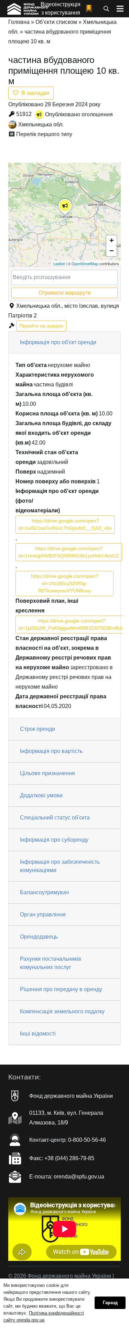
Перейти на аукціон (41, 326)
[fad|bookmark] (90, 9)
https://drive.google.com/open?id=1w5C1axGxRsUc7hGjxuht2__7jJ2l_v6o (65, 524)
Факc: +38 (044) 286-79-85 (61, 1158)
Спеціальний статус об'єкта (55, 818)
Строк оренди (37, 729)
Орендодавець (39, 937)
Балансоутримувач (44, 892)
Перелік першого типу (44, 134)
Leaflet (59, 263)
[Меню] (120, 8)
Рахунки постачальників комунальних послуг (50, 963)
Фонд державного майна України (71, 1096)
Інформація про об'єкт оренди (58, 342)
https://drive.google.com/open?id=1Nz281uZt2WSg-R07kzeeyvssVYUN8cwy (64, 583)
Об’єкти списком (56, 22)
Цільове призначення (47, 773)
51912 (24, 114)
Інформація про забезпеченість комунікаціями (60, 866)
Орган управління (43, 914)
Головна (19, 22)
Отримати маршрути (65, 293)
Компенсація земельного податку (62, 1011)
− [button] (111, 250)
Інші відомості (38, 1034)
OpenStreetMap (85, 263)
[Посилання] (27, 8)
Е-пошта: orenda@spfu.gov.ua (66, 1177)
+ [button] (111, 240)
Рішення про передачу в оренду (61, 989)
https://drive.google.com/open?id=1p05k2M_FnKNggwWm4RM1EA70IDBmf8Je (71, 624)
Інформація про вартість (51, 751)
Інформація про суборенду (54, 840)
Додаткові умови (41, 795)
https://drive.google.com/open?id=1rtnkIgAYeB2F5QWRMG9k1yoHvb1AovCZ (69, 552)
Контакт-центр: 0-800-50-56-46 (67, 1140)
